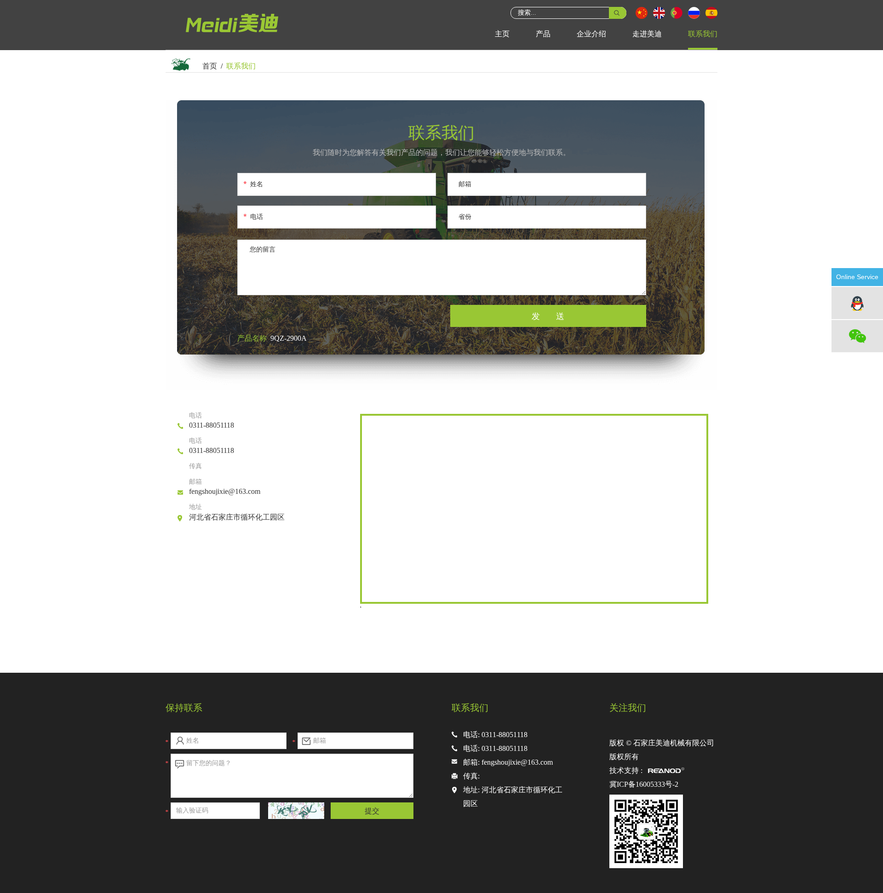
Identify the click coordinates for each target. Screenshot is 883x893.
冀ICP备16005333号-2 (643, 784)
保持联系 (184, 708)
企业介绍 (591, 34)
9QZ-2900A (288, 338)
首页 (209, 66)
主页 (502, 34)
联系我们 (702, 34)
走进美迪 (647, 34)
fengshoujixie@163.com (224, 491)
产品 (543, 34)
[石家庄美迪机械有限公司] (235, 34)
